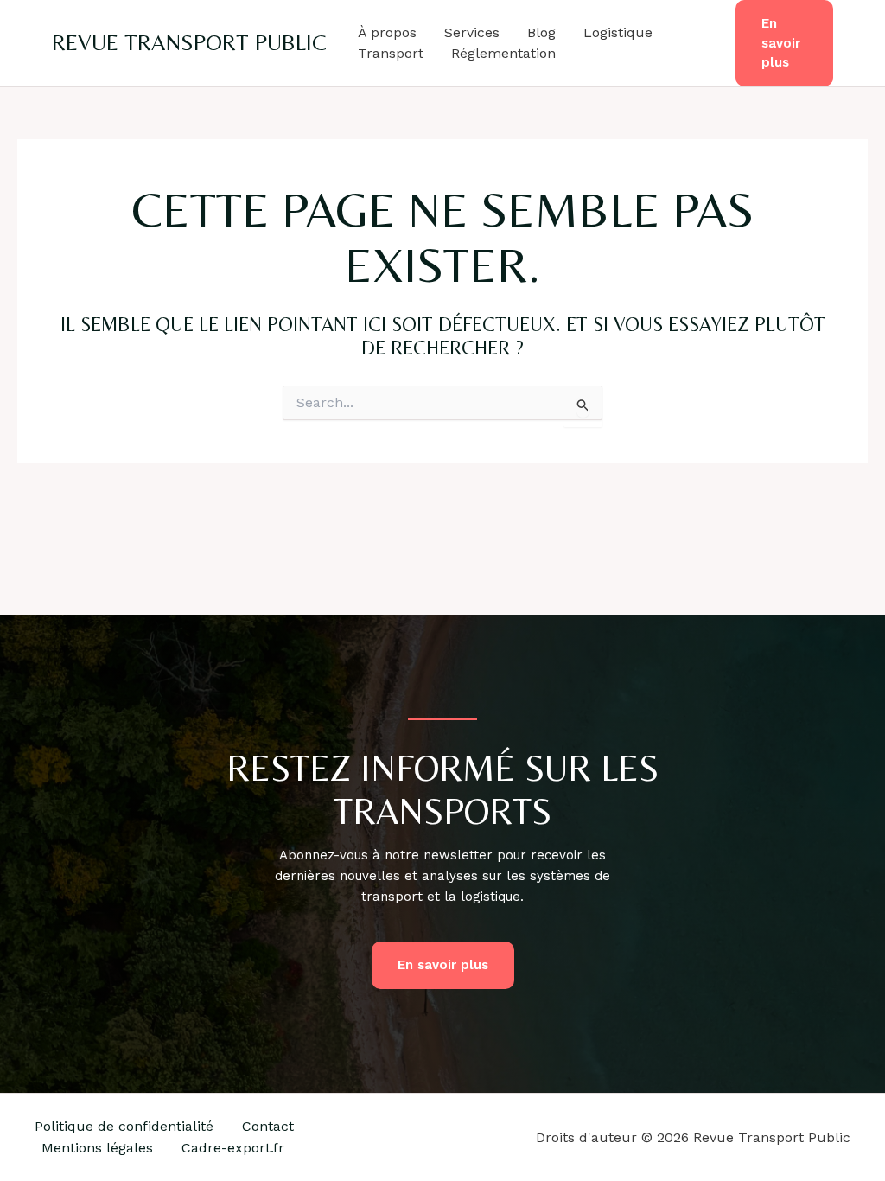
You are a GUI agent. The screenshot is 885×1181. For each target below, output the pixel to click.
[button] (784, 43)
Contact (268, 1126)
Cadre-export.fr (232, 1148)
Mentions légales (97, 1148)
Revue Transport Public (189, 42)
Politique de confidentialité (124, 1126)
